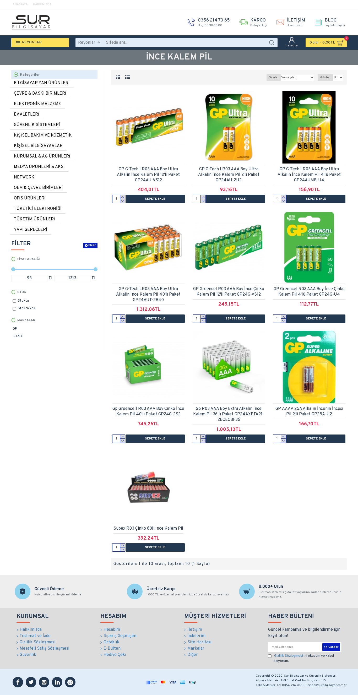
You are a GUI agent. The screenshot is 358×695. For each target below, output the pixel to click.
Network (24, 177)
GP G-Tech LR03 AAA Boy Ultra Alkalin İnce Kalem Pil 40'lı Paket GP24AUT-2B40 (148, 294)
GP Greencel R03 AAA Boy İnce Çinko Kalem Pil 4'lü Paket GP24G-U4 (309, 291)
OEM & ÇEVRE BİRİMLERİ (38, 188)
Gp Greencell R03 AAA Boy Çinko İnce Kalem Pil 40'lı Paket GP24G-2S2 (148, 411)
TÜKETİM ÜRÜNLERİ (34, 219)
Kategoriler (30, 75)
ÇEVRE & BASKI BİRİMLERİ (40, 93)
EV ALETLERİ (26, 114)
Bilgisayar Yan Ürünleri (42, 83)
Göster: (325, 77)
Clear (92, 245)
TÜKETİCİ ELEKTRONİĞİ (38, 208)
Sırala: (273, 77)
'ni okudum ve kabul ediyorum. (303, 658)
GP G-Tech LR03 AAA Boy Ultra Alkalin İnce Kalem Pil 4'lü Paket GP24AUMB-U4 (309, 175)
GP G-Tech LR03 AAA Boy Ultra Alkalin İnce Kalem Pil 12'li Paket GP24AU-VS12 (148, 175)
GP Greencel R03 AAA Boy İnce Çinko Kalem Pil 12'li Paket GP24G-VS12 (228, 291)
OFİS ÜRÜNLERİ (30, 198)
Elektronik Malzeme (37, 104)
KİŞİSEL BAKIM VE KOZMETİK (43, 135)
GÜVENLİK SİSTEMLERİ (37, 125)
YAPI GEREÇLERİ (30, 229)
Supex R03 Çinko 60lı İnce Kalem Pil (148, 528)
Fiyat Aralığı (28, 259)
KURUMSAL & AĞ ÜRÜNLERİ (42, 156)
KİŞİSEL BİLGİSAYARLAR (38, 146)
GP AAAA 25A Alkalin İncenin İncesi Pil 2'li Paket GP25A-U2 (309, 411)
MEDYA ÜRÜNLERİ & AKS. (39, 167)
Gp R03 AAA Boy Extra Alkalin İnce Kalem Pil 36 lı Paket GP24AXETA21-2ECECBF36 (228, 414)
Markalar (26, 320)
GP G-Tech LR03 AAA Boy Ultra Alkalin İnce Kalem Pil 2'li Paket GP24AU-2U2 (228, 175)
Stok (21, 292)
